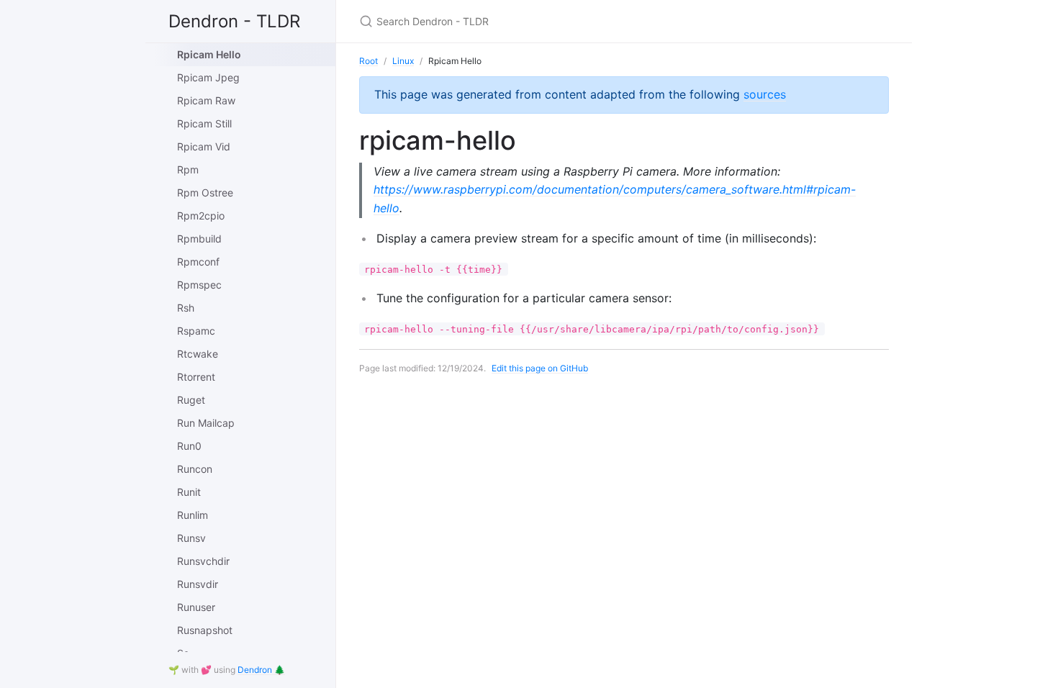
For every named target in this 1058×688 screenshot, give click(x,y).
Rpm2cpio (201, 215)
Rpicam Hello (209, 54)
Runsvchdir (203, 561)
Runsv (191, 538)
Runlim (192, 515)
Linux (403, 60)
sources (764, 94)
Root (368, 60)
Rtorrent (196, 377)
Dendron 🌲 (261, 669)
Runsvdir (197, 584)
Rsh (185, 308)
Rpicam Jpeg (208, 77)
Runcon (194, 469)
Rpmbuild (199, 238)
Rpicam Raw (206, 100)
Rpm (188, 169)
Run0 (189, 446)
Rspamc (196, 331)
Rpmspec (199, 285)
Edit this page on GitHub (540, 368)
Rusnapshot (204, 630)
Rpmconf (198, 261)
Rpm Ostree (205, 192)
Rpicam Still (204, 123)
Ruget (191, 400)
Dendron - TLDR (234, 21)
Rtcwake (197, 354)
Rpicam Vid (203, 146)
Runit (189, 492)
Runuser (196, 607)
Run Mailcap (206, 423)
